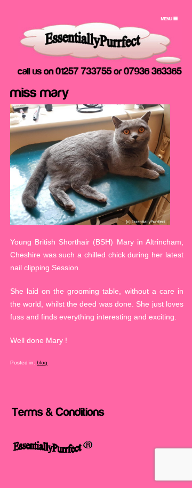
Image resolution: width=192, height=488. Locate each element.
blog (42, 362)
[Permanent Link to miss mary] (39, 90)
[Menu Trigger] (169, 18)
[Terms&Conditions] (58, 410)
